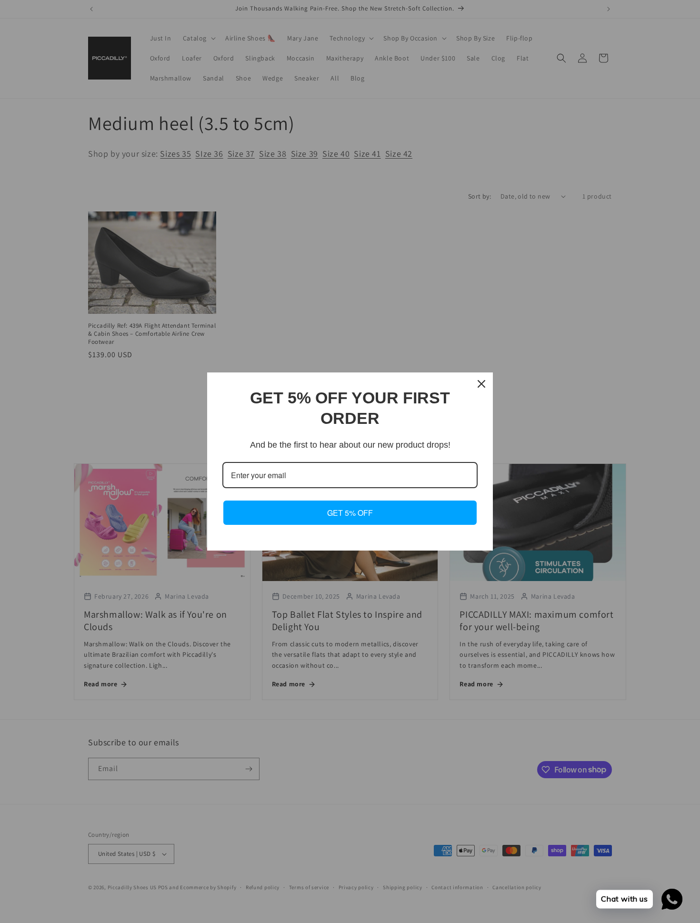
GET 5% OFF (350, 512)
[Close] (481, 383)
